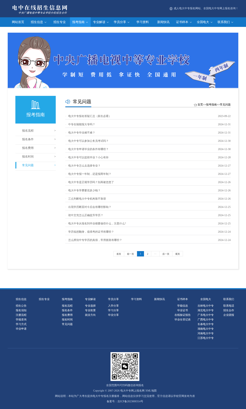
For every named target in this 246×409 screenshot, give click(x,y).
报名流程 (28, 130)
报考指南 (78, 22)
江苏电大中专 (206, 338)
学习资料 (142, 22)
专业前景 (90, 310)
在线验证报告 (183, 315)
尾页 (177, 254)
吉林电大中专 (206, 305)
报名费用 (28, 147)
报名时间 (28, 156)
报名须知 (21, 310)
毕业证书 (182, 310)
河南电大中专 (206, 333)
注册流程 (21, 315)
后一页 (165, 254)
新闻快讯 (163, 22)
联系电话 (228, 305)
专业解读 (99, 22)
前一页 (130, 254)
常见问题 (28, 165)
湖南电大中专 (206, 328)
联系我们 (224, 22)
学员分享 (120, 22)
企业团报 (228, 315)
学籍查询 (21, 319)
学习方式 (21, 324)
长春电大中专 (206, 324)
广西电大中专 (206, 319)
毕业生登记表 (183, 319)
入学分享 (113, 305)
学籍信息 (182, 305)
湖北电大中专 (206, 310)
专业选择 (90, 305)
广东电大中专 (206, 315)
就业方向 (90, 315)
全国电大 (203, 22)
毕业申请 (21, 328)
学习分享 (113, 310)
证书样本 (182, 22)
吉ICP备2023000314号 (130, 401)
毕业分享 (113, 315)
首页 (200, 104)
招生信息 (37, 22)
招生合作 (228, 310)
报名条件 (28, 139)
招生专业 (59, 22)
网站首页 (18, 22)
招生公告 (21, 305)
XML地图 (151, 390)
